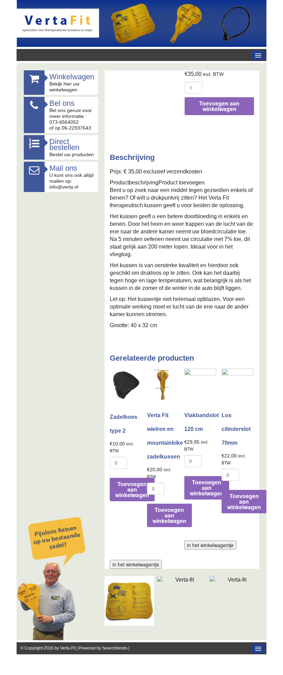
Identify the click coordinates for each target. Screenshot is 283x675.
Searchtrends (114, 648)
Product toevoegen (181, 182)
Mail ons (63, 168)
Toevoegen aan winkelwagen (219, 106)
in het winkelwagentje (210, 545)
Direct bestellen (64, 144)
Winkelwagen (71, 76)
